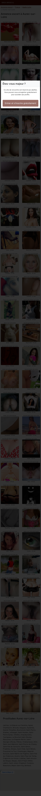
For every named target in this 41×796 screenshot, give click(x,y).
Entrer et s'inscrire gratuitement (20, 103)
